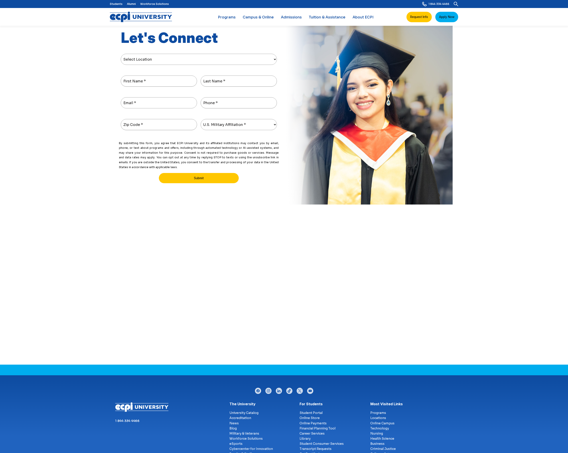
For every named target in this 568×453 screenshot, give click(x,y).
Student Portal (311, 413)
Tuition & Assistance (327, 17)
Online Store (310, 418)
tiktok (289, 390)
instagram (268, 390)
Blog (233, 428)
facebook (258, 390)
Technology (379, 428)
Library (305, 439)
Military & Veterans (244, 433)
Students (116, 4)
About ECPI (363, 17)
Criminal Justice (383, 449)
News (234, 423)
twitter (300, 390)
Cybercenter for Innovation (251, 449)
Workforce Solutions (154, 4)
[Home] (143, 17)
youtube (310, 390)
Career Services (312, 433)
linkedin (279, 390)
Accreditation (240, 418)
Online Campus (382, 423)
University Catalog (243, 413)
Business (377, 444)
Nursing (376, 433)
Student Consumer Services (322, 444)
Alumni (131, 4)
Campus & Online (258, 17)
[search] (456, 4)
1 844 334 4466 (438, 4)
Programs (227, 17)
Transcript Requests (315, 449)
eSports (236, 444)
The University (242, 404)
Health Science (382, 439)
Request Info (419, 17)
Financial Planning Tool (317, 428)
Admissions (291, 17)
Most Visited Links (386, 404)
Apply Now (446, 17)
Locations (378, 418)
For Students (311, 404)
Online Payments (313, 423)
